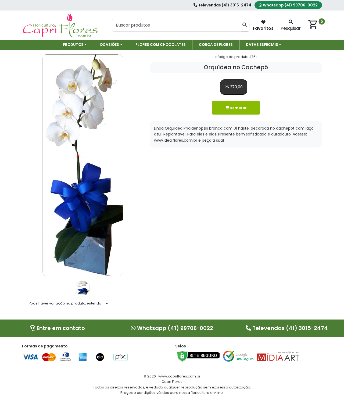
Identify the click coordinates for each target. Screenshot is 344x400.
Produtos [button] (73, 44)
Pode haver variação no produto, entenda (65, 303)
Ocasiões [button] (109, 44)
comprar (238, 107)
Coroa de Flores (216, 44)
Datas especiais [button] (262, 44)
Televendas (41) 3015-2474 (224, 5)
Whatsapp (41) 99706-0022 (290, 5)
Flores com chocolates (160, 44)
